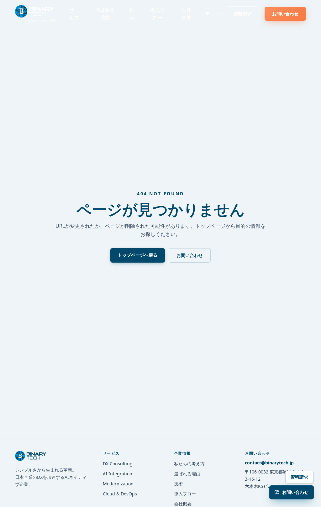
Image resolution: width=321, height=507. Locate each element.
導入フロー (157, 14)
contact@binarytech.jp (269, 463)
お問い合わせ (189, 255)
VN (218, 14)
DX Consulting (118, 464)
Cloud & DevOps (120, 494)
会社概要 (186, 14)
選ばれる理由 (105, 14)
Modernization (118, 484)
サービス (74, 14)
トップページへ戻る (137, 255)
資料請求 (299, 477)
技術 (131, 14)
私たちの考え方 (189, 464)
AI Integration (117, 474)
